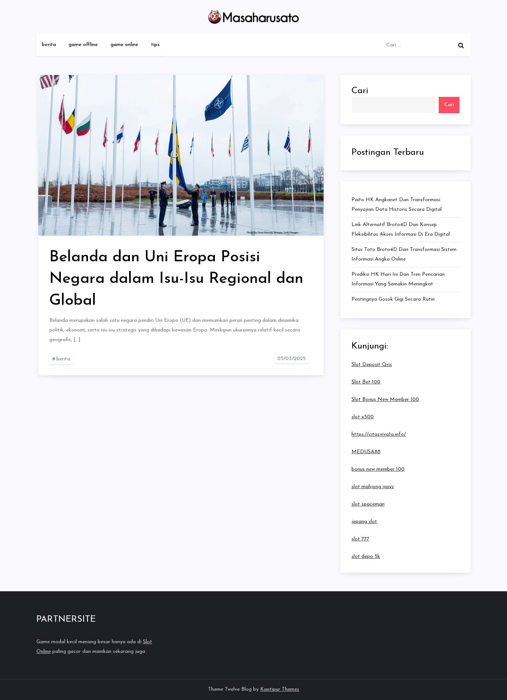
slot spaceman (368, 504)
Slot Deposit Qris (371, 364)
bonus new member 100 (378, 469)
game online (124, 45)
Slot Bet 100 (365, 382)
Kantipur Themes (279, 689)
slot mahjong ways (372, 487)
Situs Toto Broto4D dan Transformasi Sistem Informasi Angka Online (404, 254)
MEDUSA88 (365, 452)
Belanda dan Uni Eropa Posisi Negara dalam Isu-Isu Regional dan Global (176, 279)
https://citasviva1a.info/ (378, 434)
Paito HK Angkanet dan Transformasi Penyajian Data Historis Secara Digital (396, 204)
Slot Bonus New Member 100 (385, 399)
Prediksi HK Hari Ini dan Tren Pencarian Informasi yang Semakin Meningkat (398, 279)
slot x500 (362, 417)
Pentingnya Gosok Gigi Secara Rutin (393, 299)
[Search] (461, 45)
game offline (83, 45)
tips (155, 45)
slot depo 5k (365, 556)
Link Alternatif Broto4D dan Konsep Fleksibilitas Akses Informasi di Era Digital (400, 229)
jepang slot (364, 521)
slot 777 (360, 539)
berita (49, 45)
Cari (359, 90)
